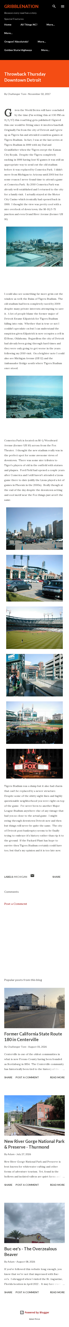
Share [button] (56, 876)
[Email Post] (32, 876)
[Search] (54, 6)
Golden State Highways (18, 50)
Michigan (20, 876)
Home (7, 24)
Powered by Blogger (36, 1312)
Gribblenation (21, 6)
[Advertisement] (34, 942)
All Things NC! (29, 24)
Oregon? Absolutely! (16, 41)
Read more (57, 1077)
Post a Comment (15, 903)
